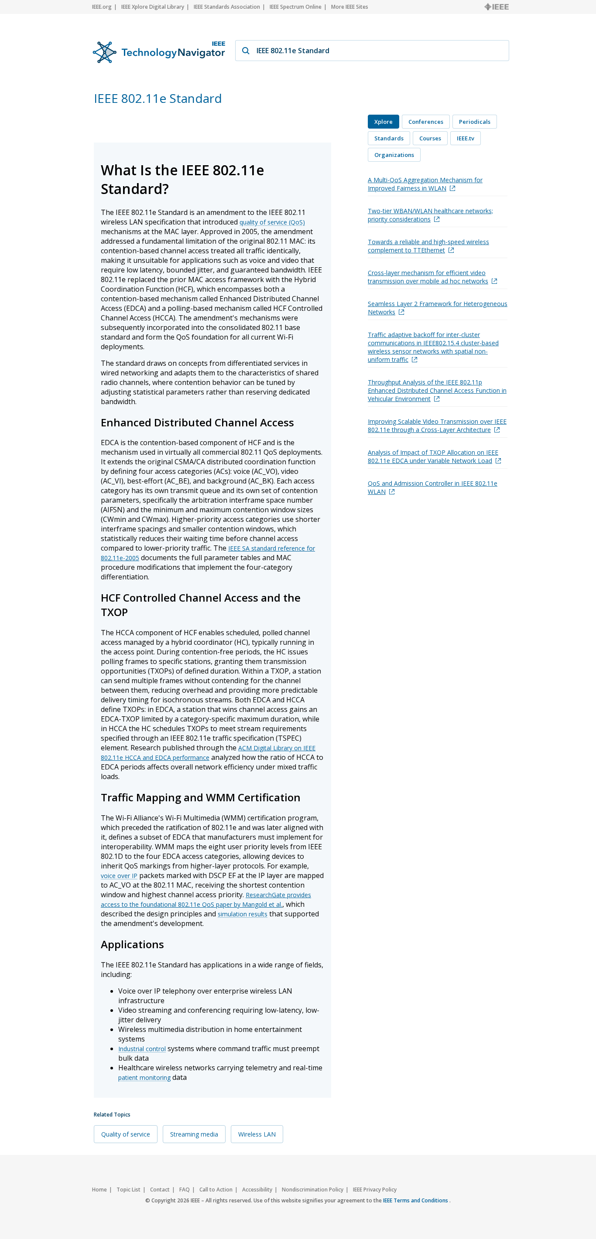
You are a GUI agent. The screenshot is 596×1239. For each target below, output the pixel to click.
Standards (389, 138)
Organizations (394, 155)
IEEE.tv (465, 138)
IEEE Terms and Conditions (416, 1200)
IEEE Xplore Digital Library (152, 6)
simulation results (242, 914)
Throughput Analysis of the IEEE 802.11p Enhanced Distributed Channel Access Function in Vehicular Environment (437, 390)
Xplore (383, 122)
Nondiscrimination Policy (312, 1189)
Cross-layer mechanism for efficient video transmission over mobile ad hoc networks (428, 277)
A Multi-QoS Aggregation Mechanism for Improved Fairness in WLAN (425, 184)
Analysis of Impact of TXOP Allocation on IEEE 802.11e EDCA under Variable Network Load (433, 456)
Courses (430, 138)
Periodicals (474, 122)
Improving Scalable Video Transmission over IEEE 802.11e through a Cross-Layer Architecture (437, 425)
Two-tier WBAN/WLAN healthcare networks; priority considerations (430, 215)
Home (99, 1189)
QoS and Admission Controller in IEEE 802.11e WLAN (432, 487)
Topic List (128, 1189)
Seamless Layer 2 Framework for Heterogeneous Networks (437, 308)
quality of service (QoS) (272, 222)
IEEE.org (102, 6)
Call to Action (216, 1189)
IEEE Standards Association (227, 6)
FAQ (184, 1189)
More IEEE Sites (349, 6)
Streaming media (194, 1134)
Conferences (425, 122)
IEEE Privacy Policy (375, 1189)
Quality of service (125, 1134)
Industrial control (142, 1049)
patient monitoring (144, 1077)
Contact (160, 1189)
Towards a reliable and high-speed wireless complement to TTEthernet (428, 246)
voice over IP (119, 875)
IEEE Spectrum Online (296, 6)
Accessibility (257, 1189)
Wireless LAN (257, 1134)
